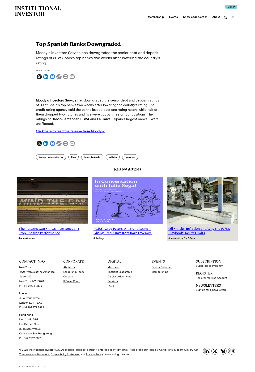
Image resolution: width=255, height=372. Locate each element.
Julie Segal (99, 238)
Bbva (73, 157)
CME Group (190, 238)
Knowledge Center (195, 17)
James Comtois (27, 238)
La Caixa (113, 157)
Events (173, 17)
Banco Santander (92, 157)
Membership (156, 17)
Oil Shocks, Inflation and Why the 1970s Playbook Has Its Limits (199, 231)
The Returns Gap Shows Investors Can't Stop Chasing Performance (49, 231)
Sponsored (130, 157)
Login (43, 366)
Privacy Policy (94, 354)
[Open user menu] (233, 16)
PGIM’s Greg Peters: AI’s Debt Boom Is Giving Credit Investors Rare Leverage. (123, 231)
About (216, 17)
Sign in (231, 6)
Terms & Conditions (160, 349)
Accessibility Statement (65, 354)
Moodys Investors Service (51, 157)
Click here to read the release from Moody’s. (70, 131)
